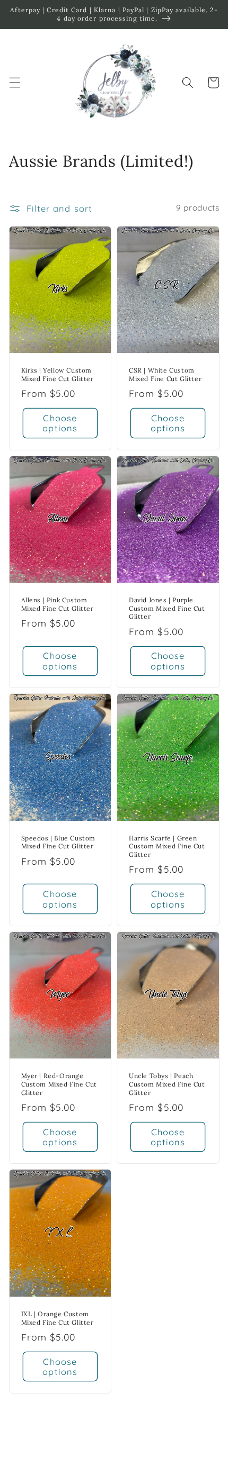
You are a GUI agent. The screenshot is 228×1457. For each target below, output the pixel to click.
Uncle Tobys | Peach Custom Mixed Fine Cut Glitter (167, 1084)
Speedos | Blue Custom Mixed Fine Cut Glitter (58, 842)
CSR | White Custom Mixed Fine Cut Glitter (165, 374)
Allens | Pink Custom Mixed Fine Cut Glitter (57, 604)
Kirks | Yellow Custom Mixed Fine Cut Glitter (57, 374)
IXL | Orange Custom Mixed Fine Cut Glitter (57, 1318)
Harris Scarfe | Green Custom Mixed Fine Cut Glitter (167, 846)
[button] (14, 82)
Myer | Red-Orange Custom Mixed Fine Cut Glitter (59, 1084)
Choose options (59, 423)
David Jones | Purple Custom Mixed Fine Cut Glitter (167, 608)
